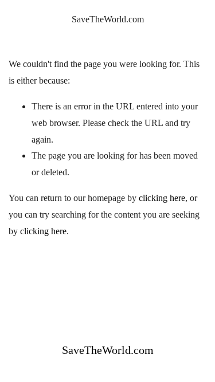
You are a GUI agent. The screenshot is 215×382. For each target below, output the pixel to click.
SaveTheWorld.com (108, 19)
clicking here (162, 198)
